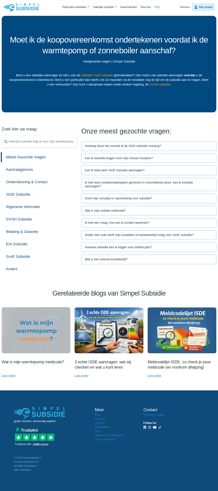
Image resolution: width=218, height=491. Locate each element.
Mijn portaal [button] (205, 7)
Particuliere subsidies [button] (74, 7)
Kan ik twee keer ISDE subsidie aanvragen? (115, 170)
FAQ (157, 7)
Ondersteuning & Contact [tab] (27, 182)
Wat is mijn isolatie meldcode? (105, 210)
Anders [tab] (12, 269)
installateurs (102, 427)
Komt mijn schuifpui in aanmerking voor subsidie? (118, 198)
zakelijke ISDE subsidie (97, 75)
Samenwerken (128, 7)
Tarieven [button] (185, 7)
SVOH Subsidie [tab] (19, 219)
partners (100, 423)
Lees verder (8, 375)
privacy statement (105, 439)
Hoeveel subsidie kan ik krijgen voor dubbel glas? (118, 247)
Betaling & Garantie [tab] (22, 231)
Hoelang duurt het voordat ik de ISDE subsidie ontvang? (123, 146)
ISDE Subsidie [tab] (18, 194)
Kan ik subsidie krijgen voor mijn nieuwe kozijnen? (119, 158)
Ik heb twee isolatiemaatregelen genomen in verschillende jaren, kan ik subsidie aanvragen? (139, 184)
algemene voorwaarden (109, 435)
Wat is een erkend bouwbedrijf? (106, 259)
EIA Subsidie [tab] (16, 244)
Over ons (146, 7)
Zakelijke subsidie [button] (103, 7)
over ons (100, 418)
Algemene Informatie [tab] (23, 207)
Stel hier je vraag (153, 414)
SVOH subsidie (160, 84)
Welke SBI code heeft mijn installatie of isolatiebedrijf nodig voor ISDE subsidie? (139, 235)
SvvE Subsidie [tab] (18, 256)
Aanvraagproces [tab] (19, 169)
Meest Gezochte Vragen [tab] (26, 157)
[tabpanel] (148, 202)
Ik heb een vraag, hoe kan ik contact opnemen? (117, 222)
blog (97, 431)
